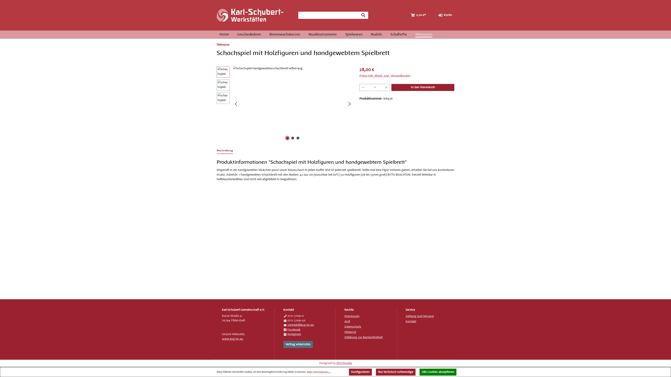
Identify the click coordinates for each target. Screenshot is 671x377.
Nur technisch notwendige (395, 372)
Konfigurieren (360, 372)
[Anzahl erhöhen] (386, 87)
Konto (447, 15)
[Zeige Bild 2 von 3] (292, 138)
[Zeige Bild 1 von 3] (287, 138)
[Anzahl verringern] (363, 87)
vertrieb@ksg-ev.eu (300, 325)
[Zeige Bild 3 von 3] (298, 138)
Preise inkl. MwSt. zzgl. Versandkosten (384, 75)
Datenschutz (352, 326)
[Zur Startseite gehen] (254, 15)
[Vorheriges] (236, 104)
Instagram (294, 334)
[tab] (225, 151)
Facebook (293, 329)
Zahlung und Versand (420, 316)
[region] (284, 103)
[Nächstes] (349, 104)
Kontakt (411, 321)
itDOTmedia (344, 363)
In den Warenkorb (423, 87)
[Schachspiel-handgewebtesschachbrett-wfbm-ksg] (292, 103)
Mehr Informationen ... (319, 372)
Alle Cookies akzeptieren (438, 372)
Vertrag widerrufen (298, 344)
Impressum (351, 316)
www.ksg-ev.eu (232, 339)
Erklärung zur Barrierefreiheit (363, 337)
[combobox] (328, 15)
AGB (347, 321)
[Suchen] (363, 15)
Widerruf (350, 332)
